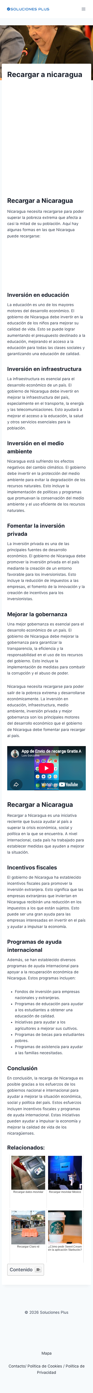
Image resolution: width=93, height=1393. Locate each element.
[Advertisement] (46, 133)
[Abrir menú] (83, 8)
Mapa (47, 1353)
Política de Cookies (45, 1366)
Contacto (17, 1366)
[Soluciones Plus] (28, 9)
